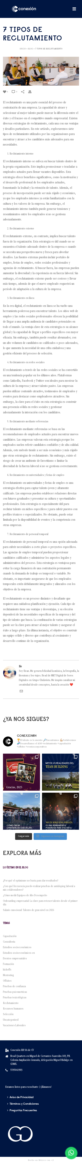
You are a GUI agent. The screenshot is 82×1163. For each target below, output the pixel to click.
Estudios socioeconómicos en (19, 953)
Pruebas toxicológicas (14, 997)
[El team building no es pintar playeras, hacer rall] (60, 772)
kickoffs (7, 969)
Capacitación (10, 936)
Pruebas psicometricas (15, 992)
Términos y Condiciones (24, 1104)
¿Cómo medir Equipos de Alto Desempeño (25, 895)
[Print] (31, 92)
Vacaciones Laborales (14, 1025)
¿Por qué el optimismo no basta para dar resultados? (30, 880)
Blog (30, 49)
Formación (8, 964)
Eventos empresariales (15, 958)
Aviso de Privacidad (21, 1097)
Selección (8, 1014)
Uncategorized (11, 1020)
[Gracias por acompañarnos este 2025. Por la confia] (21, 772)
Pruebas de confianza (14, 986)
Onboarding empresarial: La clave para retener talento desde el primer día (40, 903)
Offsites (7, 981)
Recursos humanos (13, 1008)
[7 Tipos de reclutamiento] (41, 71)
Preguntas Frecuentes (23, 1110)
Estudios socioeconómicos (17, 947)
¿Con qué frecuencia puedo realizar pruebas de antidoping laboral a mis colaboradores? (39, 888)
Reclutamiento (11, 1003)
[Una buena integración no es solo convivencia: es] (21, 811)
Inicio (23, 49)
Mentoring (8, 975)
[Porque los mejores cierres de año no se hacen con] (60, 811)
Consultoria (9, 942)
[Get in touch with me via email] (21, 692)
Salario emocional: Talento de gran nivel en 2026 (29, 910)
